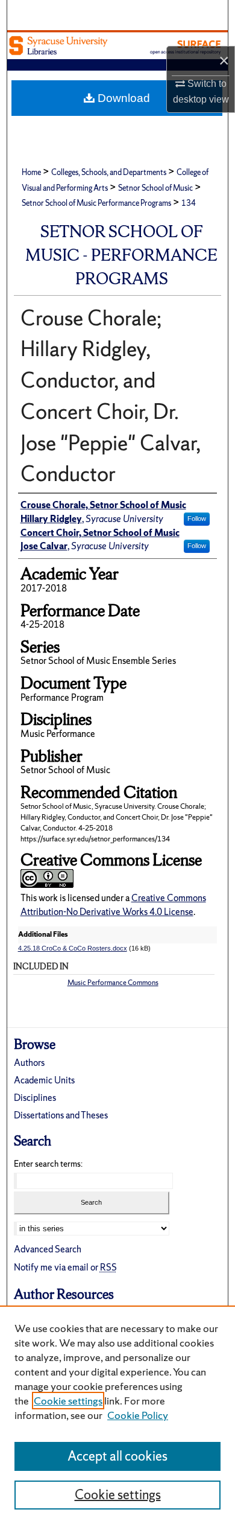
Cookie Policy (137, 1415)
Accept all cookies (117, 1456)
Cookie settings (68, 1401)
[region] (117, 1415)
